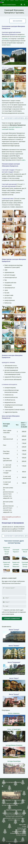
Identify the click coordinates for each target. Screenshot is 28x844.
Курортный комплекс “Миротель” (15, 564)
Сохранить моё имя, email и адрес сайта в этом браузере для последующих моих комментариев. (14, 612)
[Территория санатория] (8, 325)
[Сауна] (20, 86)
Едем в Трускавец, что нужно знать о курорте (13, 800)
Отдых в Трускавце (7, 813)
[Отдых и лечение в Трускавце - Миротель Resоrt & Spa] (15, 571)
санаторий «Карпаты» (14, 127)
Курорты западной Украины (9, 4)
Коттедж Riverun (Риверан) (14, 745)
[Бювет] (8, 317)
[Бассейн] (20, 94)
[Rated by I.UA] (5, 786)
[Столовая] (20, 78)
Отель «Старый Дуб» (14, 729)
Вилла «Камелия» (14, 713)
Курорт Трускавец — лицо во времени (12, 791)
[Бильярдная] (20, 309)
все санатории (17, 21)
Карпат (8, 45)
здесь (23, 160)
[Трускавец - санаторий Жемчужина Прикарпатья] (8, 70)
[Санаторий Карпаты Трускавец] (15, 558)
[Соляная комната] (8, 86)
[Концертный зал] (20, 70)
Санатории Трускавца (15, 814)
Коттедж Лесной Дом (14, 761)
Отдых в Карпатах (15, 816)
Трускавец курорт (17, 813)
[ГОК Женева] (6, 571)
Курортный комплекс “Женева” (6, 564)
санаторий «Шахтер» (8, 129)
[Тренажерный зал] (8, 78)
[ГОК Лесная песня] (6, 558)
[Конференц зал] (20, 317)
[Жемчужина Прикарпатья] (8, 213)
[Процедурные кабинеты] (8, 94)
